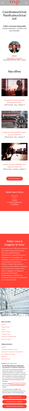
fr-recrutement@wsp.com (14, 202)
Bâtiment (4, 356)
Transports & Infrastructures (9, 349)
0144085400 (14, 204)
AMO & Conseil (5, 359)
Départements (5, 327)
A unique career (5, 334)
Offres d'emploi (5, 332)
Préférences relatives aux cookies (14, 406)
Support (3, 347)
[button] (26, 3)
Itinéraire (14, 200)
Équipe (3, 329)
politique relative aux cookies (18, 383)
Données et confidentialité (8, 336)
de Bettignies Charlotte (14, 58)
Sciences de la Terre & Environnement (12, 352)
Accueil (3, 324)
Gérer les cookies (6, 339)
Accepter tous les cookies (14, 397)
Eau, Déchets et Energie (8, 354)
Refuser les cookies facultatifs (14, 401)
